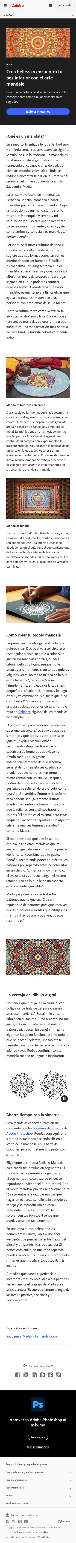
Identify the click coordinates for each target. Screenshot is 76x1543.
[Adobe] (18, 5)
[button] (50, 5)
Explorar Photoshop (38, 111)
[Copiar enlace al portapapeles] (58, 1374)
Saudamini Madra (19, 1336)
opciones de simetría (48, 1128)
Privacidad (55, 1527)
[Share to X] (26, 1374)
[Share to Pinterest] (42, 1374)
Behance (24, 712)
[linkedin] (26, 1521)
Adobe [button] (9, 1495)
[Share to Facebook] (17, 1374)
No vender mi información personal (21, 1537)
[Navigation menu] (5, 5)
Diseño (8, 15)
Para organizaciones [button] (16, 1479)
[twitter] (20, 1521)
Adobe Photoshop (19, 1133)
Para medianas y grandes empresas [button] (24, 1472)
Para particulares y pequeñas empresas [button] (26, 1464)
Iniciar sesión (64, 5)
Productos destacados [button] (17, 1503)
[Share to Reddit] (50, 1374)
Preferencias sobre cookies (36, 1532)
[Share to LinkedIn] (34, 1374)
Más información (38, 1447)
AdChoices (46, 1537)
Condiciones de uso (14, 1532)
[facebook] (7, 1521)
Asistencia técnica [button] (15, 1487)
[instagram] (13, 1521)
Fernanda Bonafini (48, 1336)
